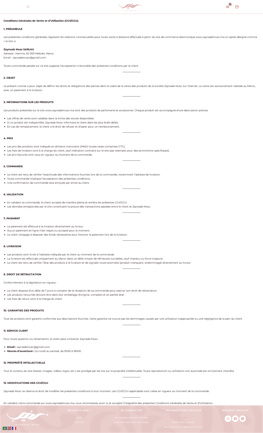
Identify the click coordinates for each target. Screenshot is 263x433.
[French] (14, 428)
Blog (80, 418)
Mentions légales (183, 422)
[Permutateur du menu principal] (27, 7)
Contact (79, 422)
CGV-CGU (183, 418)
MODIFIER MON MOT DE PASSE (131, 422)
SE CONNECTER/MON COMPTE (131, 418)
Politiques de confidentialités (183, 427)
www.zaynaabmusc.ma (210, 37)
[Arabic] (5, 428)
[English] (9, 428)
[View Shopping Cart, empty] (227, 6)
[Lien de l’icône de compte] (237, 7)
